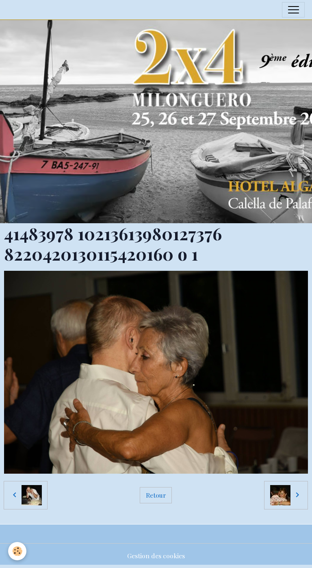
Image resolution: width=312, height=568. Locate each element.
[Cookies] (17, 551)
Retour (156, 495)
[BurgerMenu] (293, 9)
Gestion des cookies (156, 555)
